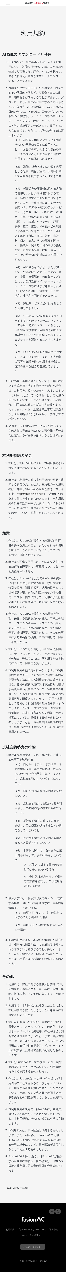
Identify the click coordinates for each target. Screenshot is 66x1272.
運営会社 (53, 1229)
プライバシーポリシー (28, 1229)
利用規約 (10, 1229)
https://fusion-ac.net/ (30, 494)
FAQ (44, 1229)
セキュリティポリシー (32, 1235)
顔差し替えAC (40, 1261)
